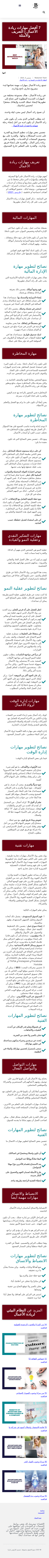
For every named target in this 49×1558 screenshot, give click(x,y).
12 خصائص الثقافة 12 (37, 1359)
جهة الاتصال (37, 1518)
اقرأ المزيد (44, 1328)
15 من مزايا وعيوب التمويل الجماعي (31, 1393)
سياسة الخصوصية (41, 1512)
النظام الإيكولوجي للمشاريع (38, 80)
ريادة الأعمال (23, 80)
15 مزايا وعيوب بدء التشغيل (35, 1496)
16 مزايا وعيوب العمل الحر (35, 1461)
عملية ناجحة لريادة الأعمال (25, 125)
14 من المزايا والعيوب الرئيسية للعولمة (30, 1324)
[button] (20, 5)
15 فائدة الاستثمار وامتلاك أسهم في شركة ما (28, 1427)
